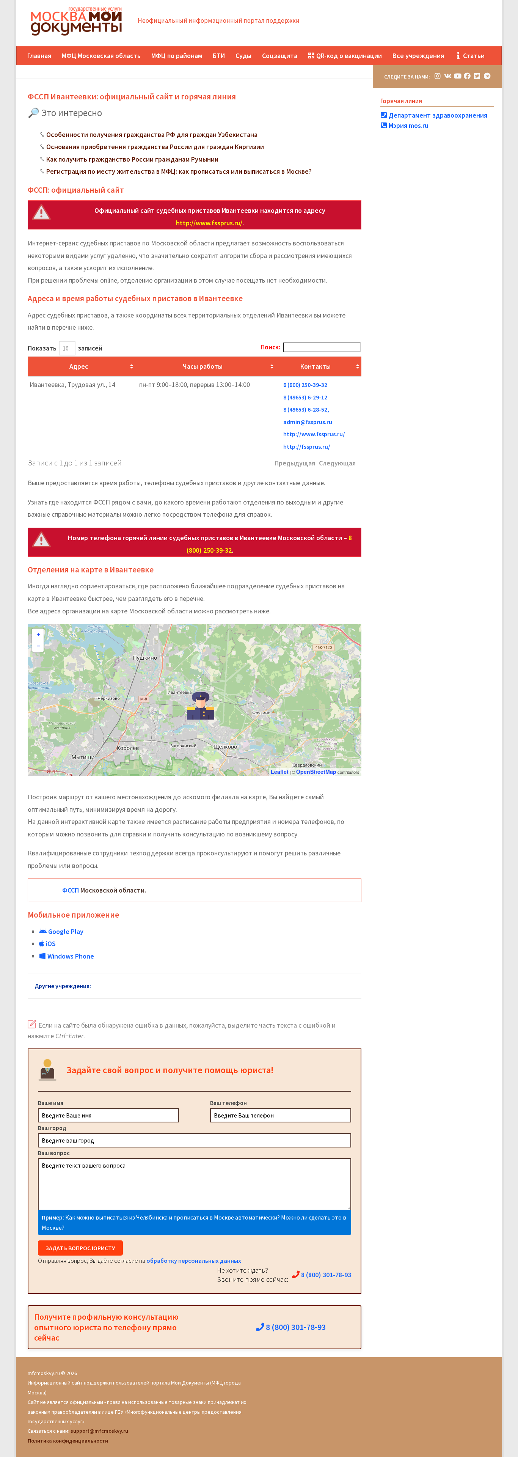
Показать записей (65, 348)
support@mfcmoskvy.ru (99, 1430)
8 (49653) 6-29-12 (305, 397)
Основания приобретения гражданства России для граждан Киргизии (155, 146)
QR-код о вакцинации (348, 55)
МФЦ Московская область (101, 55)
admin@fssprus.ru (307, 422)
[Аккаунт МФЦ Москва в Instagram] (437, 76)
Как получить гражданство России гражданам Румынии (132, 159)
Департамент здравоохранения (437, 115)
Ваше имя (50, 1103)
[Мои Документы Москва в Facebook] (467, 76)
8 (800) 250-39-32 (305, 384)
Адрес (78, 366)
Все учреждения (418, 55)
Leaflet (280, 771)
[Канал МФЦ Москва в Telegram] (486, 76)
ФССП (70, 890)
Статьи (473, 55)
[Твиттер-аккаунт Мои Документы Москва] (477, 76)
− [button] (38, 646)
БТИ (219, 55)
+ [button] (38, 634)
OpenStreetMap (316, 771)
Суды (243, 55)
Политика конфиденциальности (68, 1440)
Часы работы (203, 366)
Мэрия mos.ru (407, 125)
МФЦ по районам (176, 55)
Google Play (65, 931)
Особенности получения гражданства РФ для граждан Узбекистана (151, 134)
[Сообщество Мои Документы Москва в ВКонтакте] (447, 76)
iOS (50, 943)
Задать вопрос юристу (80, 1248)
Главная (39, 55)
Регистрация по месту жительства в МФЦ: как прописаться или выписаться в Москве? (179, 171)
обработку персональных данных (193, 1260)
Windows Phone (70, 956)
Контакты (315, 366)
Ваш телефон (228, 1103)
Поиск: (270, 347)
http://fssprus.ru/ (306, 446)
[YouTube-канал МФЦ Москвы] (457, 76)
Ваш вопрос (54, 1153)
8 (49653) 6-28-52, (306, 409)
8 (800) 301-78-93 (325, 1274)
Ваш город (52, 1128)
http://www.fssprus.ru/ (209, 222)
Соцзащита (279, 55)
